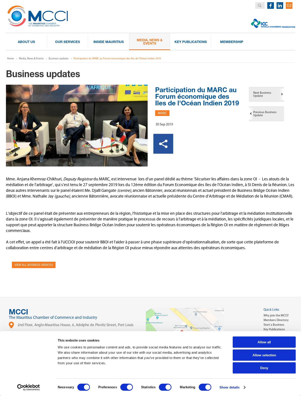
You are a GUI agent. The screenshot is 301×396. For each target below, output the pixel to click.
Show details (229, 387)
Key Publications (274, 329)
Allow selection (264, 355)
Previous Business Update (265, 113)
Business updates (59, 58)
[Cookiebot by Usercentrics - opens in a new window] (28, 387)
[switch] (126, 387)
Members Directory (276, 320)
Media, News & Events (31, 58)
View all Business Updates (34, 265)
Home (10, 58)
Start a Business (274, 325)
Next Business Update (262, 94)
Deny (264, 368)
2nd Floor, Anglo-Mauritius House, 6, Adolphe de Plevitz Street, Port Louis (76, 325)
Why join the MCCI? (276, 315)
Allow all (264, 342)
